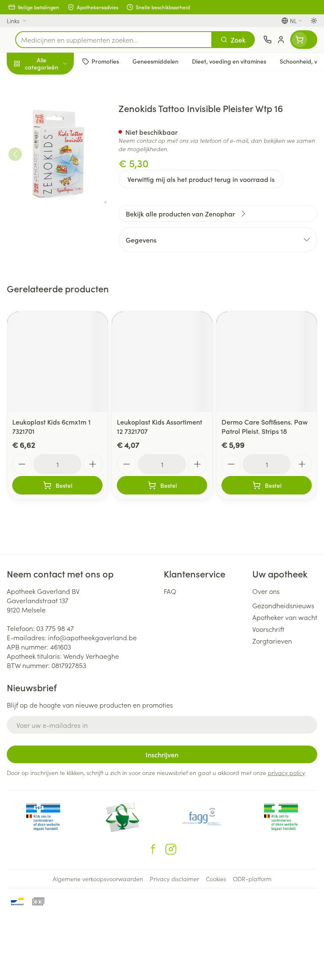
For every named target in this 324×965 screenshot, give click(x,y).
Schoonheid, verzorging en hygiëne (54, 104)
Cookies (216, 878)
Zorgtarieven (272, 640)
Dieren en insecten (54, 242)
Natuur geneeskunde (54, 201)
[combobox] (113, 39)
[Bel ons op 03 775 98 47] (267, 39)
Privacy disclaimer (174, 878)
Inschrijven (162, 754)
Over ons (266, 591)
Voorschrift (268, 629)
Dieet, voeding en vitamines (54, 131)
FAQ (170, 591)
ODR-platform (252, 878)
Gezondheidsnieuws (283, 605)
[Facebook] (153, 849)
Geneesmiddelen (54, 262)
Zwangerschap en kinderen (54, 158)
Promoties (22, 81)
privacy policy (286, 772)
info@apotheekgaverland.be (92, 637)
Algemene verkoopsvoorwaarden (98, 878)
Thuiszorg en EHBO (54, 222)
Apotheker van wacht (284, 617)
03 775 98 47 (55, 628)
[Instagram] (171, 849)
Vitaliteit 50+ (54, 181)
